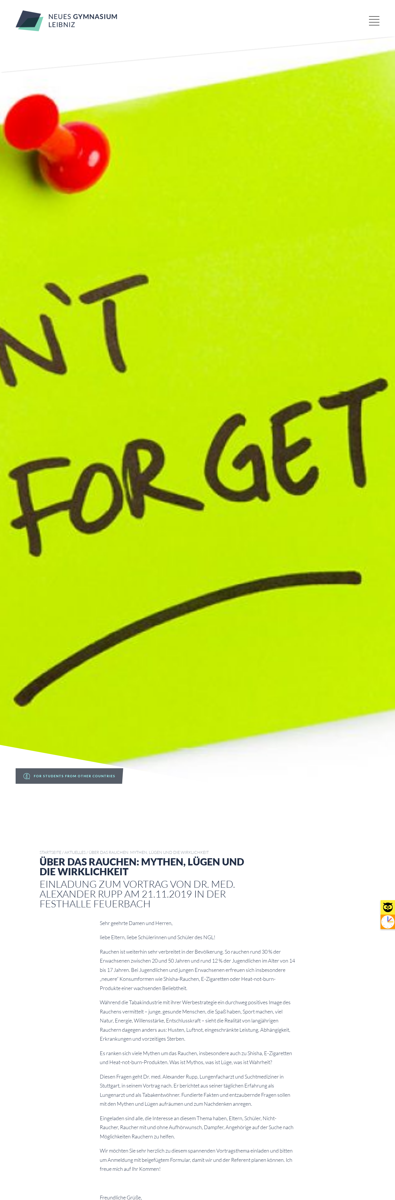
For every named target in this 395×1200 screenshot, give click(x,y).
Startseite (50, 852)
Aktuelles (75, 852)
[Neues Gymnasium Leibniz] (66, 29)
